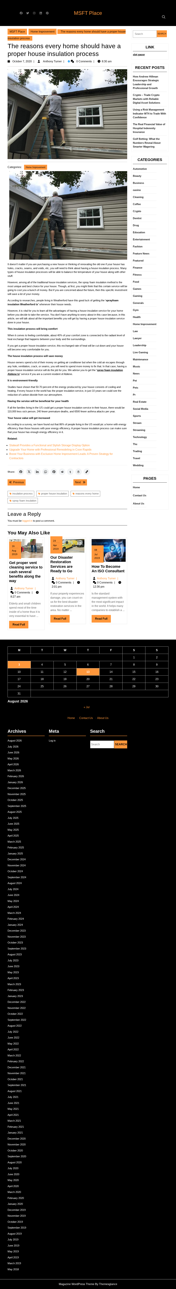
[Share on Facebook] (21, 471)
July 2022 (13, 1031)
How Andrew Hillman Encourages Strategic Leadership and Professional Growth (146, 82)
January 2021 (15, 1132)
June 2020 (13, 1174)
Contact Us (139, 495)
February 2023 (16, 990)
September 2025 (17, 806)
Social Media (140, 408)
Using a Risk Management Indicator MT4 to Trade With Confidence (149, 113)
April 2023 (13, 978)
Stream (137, 422)
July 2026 (13, 746)
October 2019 (15, 1221)
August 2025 (15, 811)
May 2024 (13, 901)
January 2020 (15, 1203)
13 (88, 671)
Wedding (138, 465)
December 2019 (17, 1209)
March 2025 (14, 841)
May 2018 (13, 1269)
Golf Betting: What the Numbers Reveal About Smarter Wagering (147, 142)
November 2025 (17, 794)
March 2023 (14, 984)
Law (135, 331)
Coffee (137, 204)
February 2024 (16, 918)
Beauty (137, 175)
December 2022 (17, 1001)
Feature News (141, 253)
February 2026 (16, 776)
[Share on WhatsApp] (45, 471)
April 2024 (13, 906)
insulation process (22, 493)
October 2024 (15, 871)
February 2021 (16, 1126)
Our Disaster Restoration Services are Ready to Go (61, 564)
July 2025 (13, 817)
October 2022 (15, 1013)
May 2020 (13, 1180)
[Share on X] (29, 471)
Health (137, 317)
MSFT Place (88, 13)
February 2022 (16, 1061)
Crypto (137, 211)
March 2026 (14, 770)
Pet (135, 380)
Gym (136, 310)
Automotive (140, 168)
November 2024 (17, 865)
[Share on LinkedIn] (37, 471)
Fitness (137, 274)
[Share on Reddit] (62, 471)
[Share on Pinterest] (54, 471)
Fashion (137, 246)
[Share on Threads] (78, 471)
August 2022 (15, 1025)
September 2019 (17, 1227)
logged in (27, 520)
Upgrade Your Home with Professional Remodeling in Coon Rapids (50, 449)
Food (136, 281)
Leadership (139, 345)
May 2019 (13, 1251)
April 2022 (13, 1049)
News (136, 373)
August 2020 (15, 1162)
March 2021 (14, 1120)
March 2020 (14, 1192)
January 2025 (15, 853)
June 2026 (13, 752)
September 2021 (17, 1085)
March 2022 (14, 1055)
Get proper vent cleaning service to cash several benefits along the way (25, 572)
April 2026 (13, 764)
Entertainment (141, 239)
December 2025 (17, 788)
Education (139, 232)
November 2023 (17, 936)
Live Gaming (140, 352)
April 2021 (13, 1114)
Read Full (20, 625)
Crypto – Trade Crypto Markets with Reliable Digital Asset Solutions (146, 98)
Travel (136, 458)
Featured (138, 260)
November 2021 (17, 1073)
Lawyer (137, 338)
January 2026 (15, 782)
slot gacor (139, 54)
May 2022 (13, 1043)
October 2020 (15, 1150)
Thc (135, 444)
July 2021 (13, 1096)
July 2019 (13, 1239)
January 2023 (15, 996)
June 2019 (13, 1245)
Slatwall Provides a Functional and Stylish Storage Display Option (49, 445)
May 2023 (13, 972)
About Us (138, 503)
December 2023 (17, 930)
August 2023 (15, 954)
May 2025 (13, 829)
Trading (137, 451)
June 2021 (13, 1103)
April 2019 (13, 1257)
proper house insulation (54, 493)
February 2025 (16, 847)
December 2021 (17, 1067)
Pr (134, 394)
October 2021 (15, 1079)
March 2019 (14, 1263)
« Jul (87, 707)
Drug (136, 225)
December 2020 (17, 1138)
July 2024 (13, 889)
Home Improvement (42, 31)
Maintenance (140, 359)
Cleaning (138, 197)
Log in (52, 740)
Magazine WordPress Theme (76, 1284)
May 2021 (13, 1108)
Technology (140, 437)
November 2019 (17, 1215)
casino (137, 190)
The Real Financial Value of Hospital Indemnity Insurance (149, 128)
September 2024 (17, 877)
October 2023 (15, 942)
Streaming (139, 430)
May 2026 (13, 758)
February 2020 (16, 1198)
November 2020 (17, 1144)
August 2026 (15, 740)
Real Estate (139, 401)
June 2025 (13, 823)
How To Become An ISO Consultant (108, 568)
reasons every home (87, 493)
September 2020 (17, 1156)
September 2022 (17, 1019)
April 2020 (13, 1186)
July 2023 (13, 960)
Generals (138, 302)
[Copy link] (87, 471)
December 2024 (17, 859)
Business (138, 182)
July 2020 (13, 1168)
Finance (137, 267)
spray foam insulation (24, 500)
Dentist (137, 218)
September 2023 (17, 948)
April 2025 (13, 835)
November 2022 (17, 1007)
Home (136, 487)
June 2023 (13, 966)
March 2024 (14, 912)
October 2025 (15, 800)
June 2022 (13, 1037)
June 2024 (13, 895)
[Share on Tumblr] (70, 471)
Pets (135, 387)
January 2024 (15, 924)
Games (137, 288)
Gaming (137, 295)
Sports (137, 415)
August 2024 (15, 883)
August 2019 (15, 1233)
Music (136, 366)
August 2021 (15, 1091)
